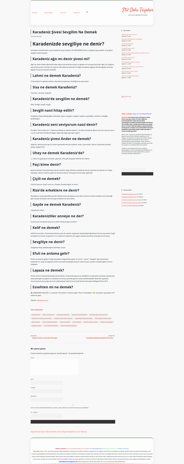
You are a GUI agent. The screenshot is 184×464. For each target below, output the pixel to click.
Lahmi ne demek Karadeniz (50, 322)
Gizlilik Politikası (48, 13)
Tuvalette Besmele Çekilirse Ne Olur (99, 338)
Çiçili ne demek (36, 315)
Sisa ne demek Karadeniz (51, 326)
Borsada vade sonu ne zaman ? (130, 71)
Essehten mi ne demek (63, 315)
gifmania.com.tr (42, 300)
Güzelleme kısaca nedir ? (128, 48)
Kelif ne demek (36, 322)
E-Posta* (33, 388)
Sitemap (84, 432)
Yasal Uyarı (63, 13)
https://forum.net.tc (38, 432)
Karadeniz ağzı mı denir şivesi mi (98, 315)
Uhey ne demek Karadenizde (68, 326)
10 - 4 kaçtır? (34, 412)
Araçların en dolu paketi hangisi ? (130, 76)
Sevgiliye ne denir (36, 326)
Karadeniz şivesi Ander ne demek (63, 318)
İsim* (32, 379)
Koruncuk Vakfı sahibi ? (128, 44)
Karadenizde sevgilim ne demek (83, 318)
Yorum (32, 358)
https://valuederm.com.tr (71, 432)
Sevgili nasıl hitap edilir (107, 322)
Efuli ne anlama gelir (48, 315)
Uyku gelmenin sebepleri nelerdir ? (131, 62)
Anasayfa (34, 13)
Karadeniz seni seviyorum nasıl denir (41, 318)
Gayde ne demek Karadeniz (79, 315)
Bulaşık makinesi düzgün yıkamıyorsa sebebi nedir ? (135, 53)
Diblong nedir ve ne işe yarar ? (130, 34)
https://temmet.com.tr (54, 432)
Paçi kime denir (77, 322)
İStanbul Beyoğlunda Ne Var (129, 194)
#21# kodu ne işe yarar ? (128, 57)
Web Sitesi (33, 396)
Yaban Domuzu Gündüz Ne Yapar (45, 338)
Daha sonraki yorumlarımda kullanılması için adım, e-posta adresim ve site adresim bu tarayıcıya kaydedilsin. (60, 408)
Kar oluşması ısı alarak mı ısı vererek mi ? (132, 67)
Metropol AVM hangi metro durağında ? (132, 39)
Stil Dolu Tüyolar (137, 10)
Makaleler (39, 310)
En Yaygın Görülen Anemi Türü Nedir (131, 200)
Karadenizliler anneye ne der (103, 318)
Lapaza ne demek (65, 322)
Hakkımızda (76, 13)
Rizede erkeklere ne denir (91, 322)
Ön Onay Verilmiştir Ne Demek (130, 205)
